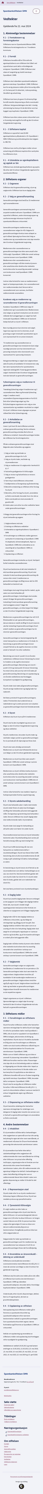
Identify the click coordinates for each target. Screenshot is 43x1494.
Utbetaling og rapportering (12, 1410)
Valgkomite (7, 1452)
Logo (5, 1464)
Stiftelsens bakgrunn (10, 1462)
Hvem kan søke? (9, 1405)
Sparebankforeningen (14, 1431)
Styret (6, 1446)
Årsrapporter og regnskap (12, 1454)
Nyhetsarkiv (7, 1396)
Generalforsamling (10, 1449)
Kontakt (6, 1444)
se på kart (30, 1382)
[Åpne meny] (36, 11)
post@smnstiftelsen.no (11, 1390)
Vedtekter (7, 1459)
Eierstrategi (7, 1457)
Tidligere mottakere (10, 1422)
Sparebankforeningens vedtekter (18, 1435)
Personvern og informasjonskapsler (21, 1477)
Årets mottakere (9, 1419)
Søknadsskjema (9, 1407)
